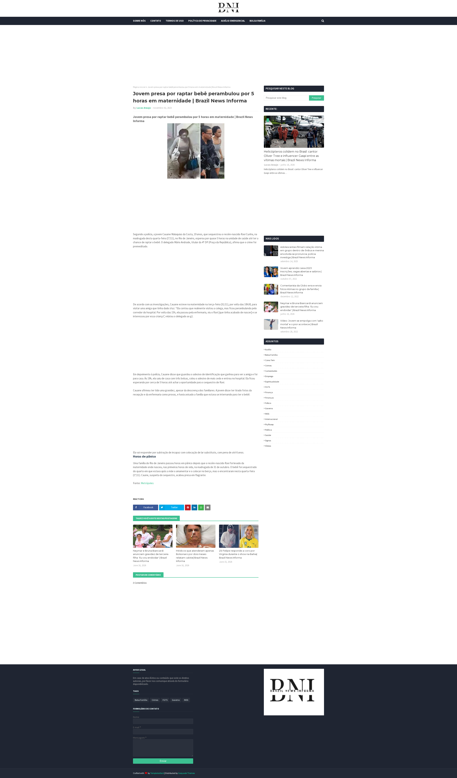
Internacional (271, 419)
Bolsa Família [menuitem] (257, 20)
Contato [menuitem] (155, 20)
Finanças (269, 397)
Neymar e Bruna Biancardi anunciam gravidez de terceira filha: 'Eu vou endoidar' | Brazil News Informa (150, 556)
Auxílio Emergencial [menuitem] (233, 20)
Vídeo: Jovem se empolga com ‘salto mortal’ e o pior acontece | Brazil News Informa (301, 324)
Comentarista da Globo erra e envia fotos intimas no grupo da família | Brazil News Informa (301, 289)
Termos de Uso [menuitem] (175, 20)
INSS (267, 413)
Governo (269, 408)
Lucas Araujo (144, 107)
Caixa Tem (270, 360)
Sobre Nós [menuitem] (139, 20)
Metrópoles (147, 483)
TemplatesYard (157, 773)
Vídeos (268, 445)
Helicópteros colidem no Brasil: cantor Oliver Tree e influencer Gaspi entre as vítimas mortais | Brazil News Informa (291, 156)
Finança (269, 392)
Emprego (269, 376)
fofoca (268, 403)
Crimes (268, 365)
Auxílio (268, 349)
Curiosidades (271, 371)
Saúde (268, 435)
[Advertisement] (228, 55)
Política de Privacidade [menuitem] (202, 20)
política (268, 429)
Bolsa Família (271, 354)
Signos (268, 440)
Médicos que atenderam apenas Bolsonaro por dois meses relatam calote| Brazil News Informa (195, 556)
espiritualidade (272, 381)
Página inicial (139, 87)
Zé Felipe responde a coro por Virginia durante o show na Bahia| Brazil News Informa (238, 554)
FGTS (267, 387)
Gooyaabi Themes (186, 773)
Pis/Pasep (269, 424)
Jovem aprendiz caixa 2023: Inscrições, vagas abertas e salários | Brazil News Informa (301, 271)
